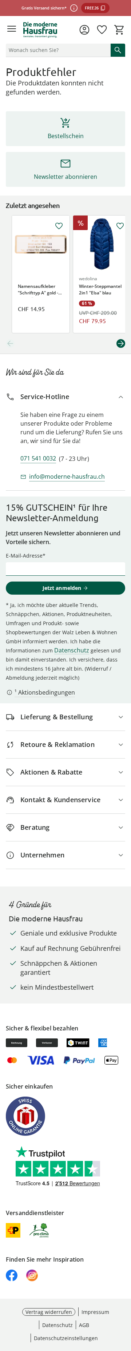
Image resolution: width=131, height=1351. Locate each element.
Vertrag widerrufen (48, 1311)
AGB (84, 1325)
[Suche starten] (118, 50)
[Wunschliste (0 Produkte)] (102, 30)
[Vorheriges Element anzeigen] (10, 343)
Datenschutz (71, 650)
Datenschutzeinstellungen (66, 1338)
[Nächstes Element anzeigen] (120, 343)
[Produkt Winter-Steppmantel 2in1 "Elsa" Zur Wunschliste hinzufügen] (120, 226)
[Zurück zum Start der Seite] (123, 1300)
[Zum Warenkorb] (119, 30)
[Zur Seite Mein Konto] (84, 30)
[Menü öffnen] (11, 30)
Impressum (95, 1311)
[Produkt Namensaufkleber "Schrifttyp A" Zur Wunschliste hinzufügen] (59, 226)
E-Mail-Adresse (24, 555)
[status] (57, 50)
